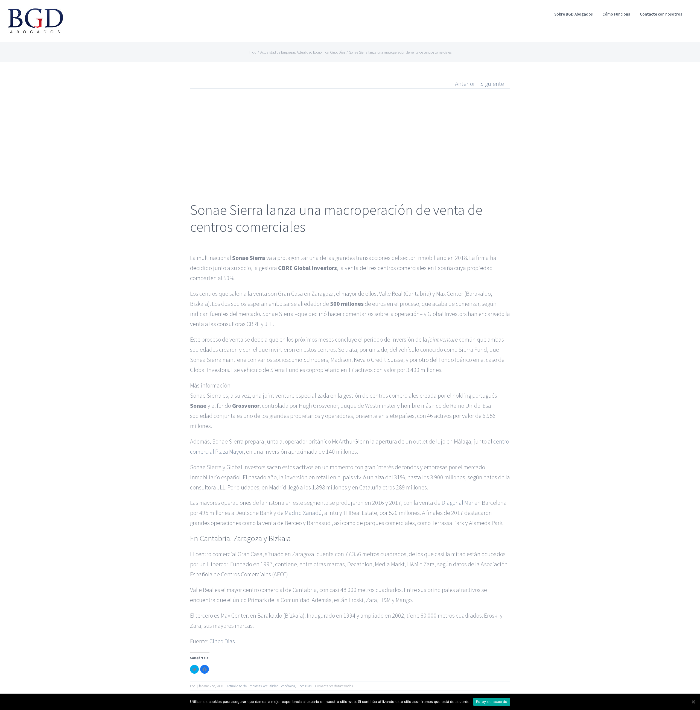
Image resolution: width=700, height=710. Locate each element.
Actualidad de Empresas (244, 686)
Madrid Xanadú (303, 513)
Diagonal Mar (457, 502)
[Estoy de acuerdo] (693, 702)
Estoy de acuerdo (491, 701)
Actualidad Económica (279, 686)
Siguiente (492, 83)
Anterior (465, 83)
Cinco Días (222, 641)
